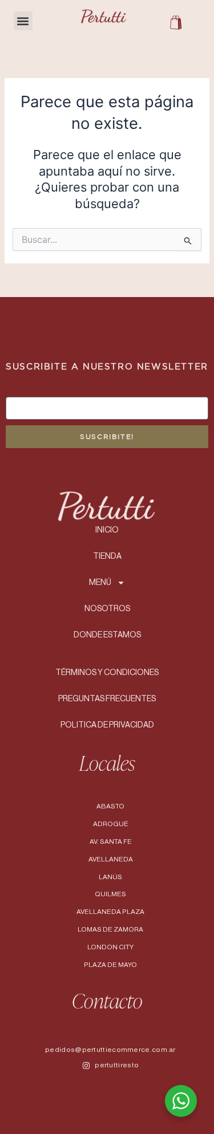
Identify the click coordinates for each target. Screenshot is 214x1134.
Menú (100, 583)
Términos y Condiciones (107, 673)
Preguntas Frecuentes (107, 699)
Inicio (107, 530)
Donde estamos (107, 635)
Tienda (107, 556)
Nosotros (107, 609)
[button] (23, 20)
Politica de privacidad (107, 725)
